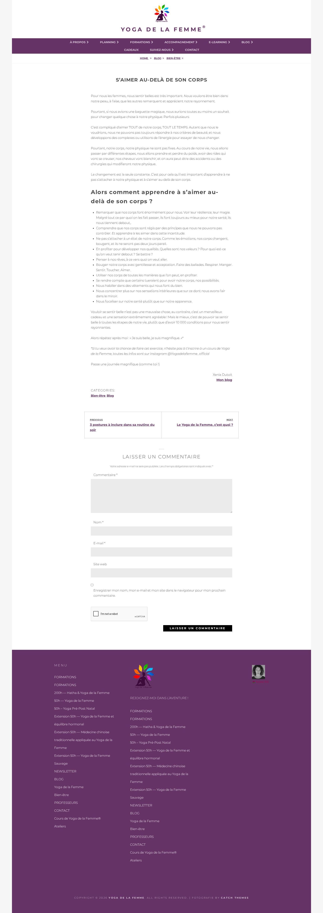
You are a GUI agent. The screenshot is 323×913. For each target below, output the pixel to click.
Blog (246, 42)
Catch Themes (235, 897)
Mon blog (224, 380)
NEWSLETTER (65, 771)
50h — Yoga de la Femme (74, 701)
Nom (98, 522)
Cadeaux (131, 50)
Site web (100, 564)
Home (144, 58)
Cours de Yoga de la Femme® (77, 818)
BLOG (59, 779)
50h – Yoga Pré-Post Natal (74, 708)
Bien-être (174, 58)
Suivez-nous (160, 50)
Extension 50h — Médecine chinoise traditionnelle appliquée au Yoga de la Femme (83, 740)
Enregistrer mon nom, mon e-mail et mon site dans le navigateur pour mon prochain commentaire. (159, 592)
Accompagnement (179, 42)
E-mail (99, 543)
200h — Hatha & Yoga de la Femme (82, 693)
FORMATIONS (140, 42)
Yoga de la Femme (162, 29)
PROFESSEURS (66, 803)
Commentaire (105, 475)
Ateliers (60, 826)
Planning (108, 42)
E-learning (218, 42)
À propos (78, 42)
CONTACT (62, 810)
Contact (192, 50)
